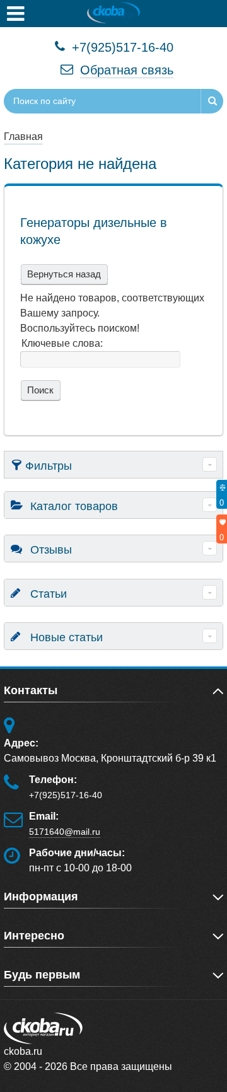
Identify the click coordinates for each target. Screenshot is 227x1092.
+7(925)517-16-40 (120, 47)
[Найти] (212, 101)
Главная (23, 136)
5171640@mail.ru (64, 832)
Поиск (39, 390)
